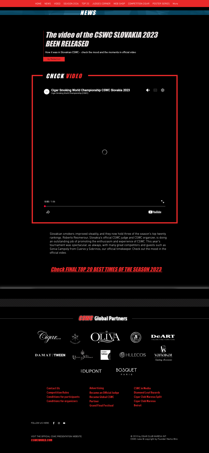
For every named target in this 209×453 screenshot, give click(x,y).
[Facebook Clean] (53, 423)
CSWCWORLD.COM (41, 440)
